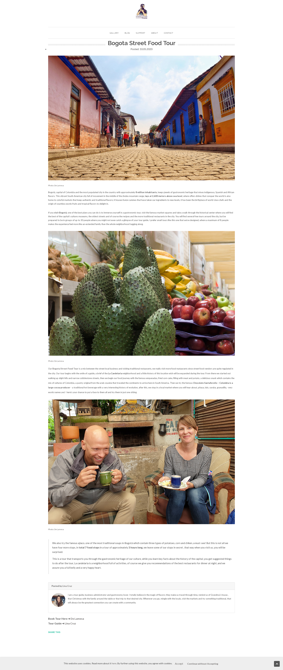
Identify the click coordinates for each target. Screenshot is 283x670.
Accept (179, 663)
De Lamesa (77, 618)
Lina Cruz (67, 586)
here (114, 663)
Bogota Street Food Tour (65, 368)
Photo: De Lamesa (56, 185)
